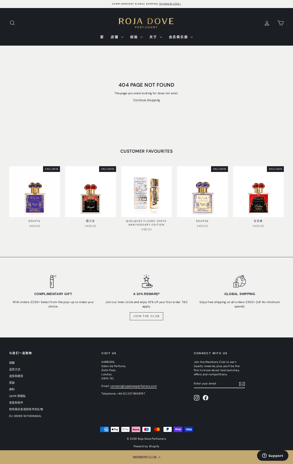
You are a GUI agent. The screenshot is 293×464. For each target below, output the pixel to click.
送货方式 (14, 369)
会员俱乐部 (179, 37)
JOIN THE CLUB (146, 316)
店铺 (115, 37)
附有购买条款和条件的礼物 (26, 409)
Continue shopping (146, 100)
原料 (12, 389)
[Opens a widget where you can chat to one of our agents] (272, 456)
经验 (134, 37)
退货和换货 (16, 376)
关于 (153, 37)
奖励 (12, 383)
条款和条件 (16, 403)
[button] (146, 457)
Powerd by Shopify (147, 446)
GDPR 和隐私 (17, 396)
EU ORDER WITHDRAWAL (25, 416)
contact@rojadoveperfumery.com (133, 386)
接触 (12, 363)
